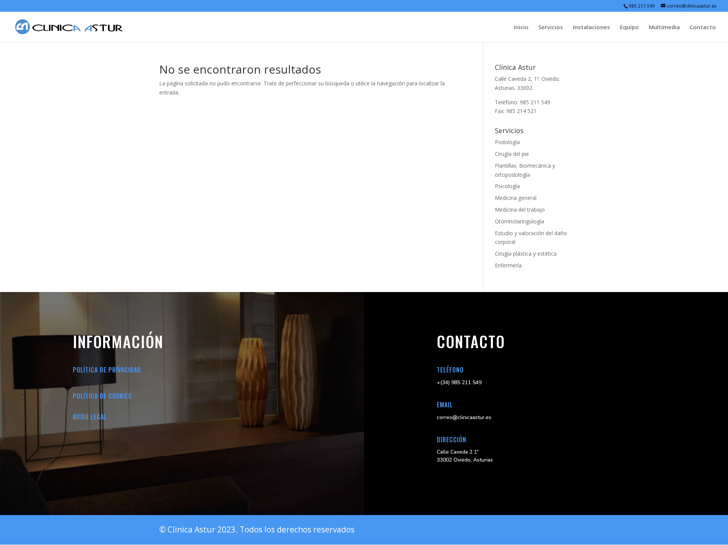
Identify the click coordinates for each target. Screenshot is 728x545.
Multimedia (664, 27)
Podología (507, 142)
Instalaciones (591, 27)
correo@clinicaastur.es (464, 417)
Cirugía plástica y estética (526, 253)
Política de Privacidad (107, 369)
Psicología (507, 186)
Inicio (521, 27)
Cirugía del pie (512, 153)
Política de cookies (102, 396)
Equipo (629, 27)
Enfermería (508, 265)
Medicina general (516, 197)
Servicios (550, 27)
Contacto (703, 27)
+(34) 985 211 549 (459, 382)
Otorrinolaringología (519, 221)
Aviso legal (90, 416)
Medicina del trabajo (520, 209)
